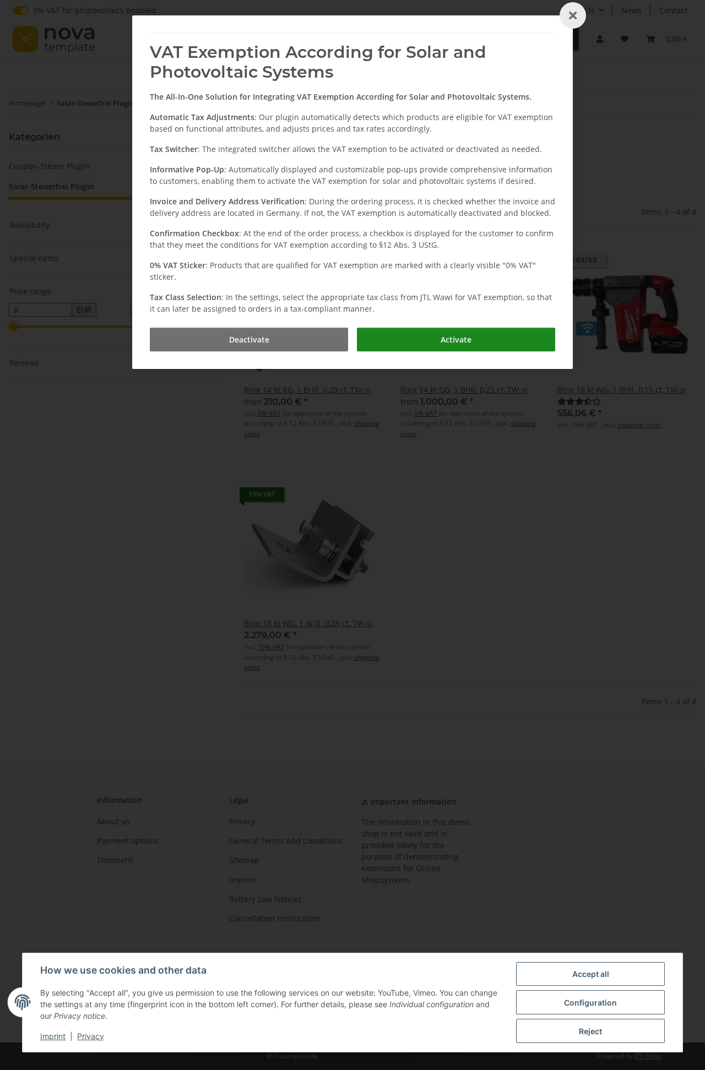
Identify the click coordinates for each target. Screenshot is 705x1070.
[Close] (573, 15)
